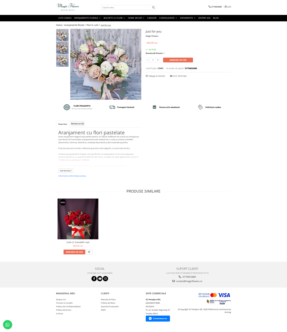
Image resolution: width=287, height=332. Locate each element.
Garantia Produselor (110, 306)
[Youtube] (99, 278)
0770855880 (189, 276)
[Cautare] (153, 7)
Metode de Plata (108, 299)
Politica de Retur (108, 303)
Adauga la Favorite (156, 75)
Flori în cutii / (93, 25)
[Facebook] (94, 278)
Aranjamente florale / (75, 25)
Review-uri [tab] (77, 123)
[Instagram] (105, 278)
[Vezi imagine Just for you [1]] (62, 48)
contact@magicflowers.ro (189, 281)
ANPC (103, 310)
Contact (59, 313)
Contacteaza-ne (160, 318)
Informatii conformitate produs (72, 176)
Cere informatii (179, 75)
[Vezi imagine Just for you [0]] (62, 35)
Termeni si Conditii (64, 303)
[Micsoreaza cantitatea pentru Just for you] (148, 60)
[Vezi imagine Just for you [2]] (62, 60)
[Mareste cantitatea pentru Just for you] (158, 60)
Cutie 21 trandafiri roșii (78, 242)
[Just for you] (105, 64)
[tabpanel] (105, 64)
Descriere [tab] (62, 124)
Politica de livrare (63, 310)
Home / (60, 25)
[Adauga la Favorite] (89, 252)
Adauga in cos (178, 60)
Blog (216, 17)
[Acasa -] (71, 7)
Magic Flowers (152, 36)
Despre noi (204, 17)
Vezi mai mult (66, 171)
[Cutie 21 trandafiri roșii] (78, 219)
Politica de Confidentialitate (68, 306)
